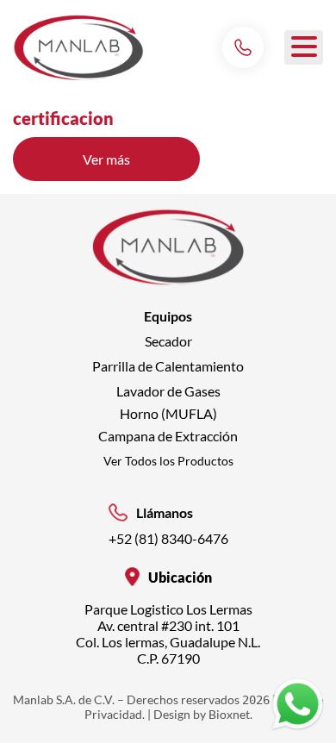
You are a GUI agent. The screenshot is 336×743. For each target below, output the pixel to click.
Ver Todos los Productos (168, 460)
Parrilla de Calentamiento (168, 366)
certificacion (63, 118)
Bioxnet (229, 714)
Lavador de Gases (168, 391)
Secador (168, 341)
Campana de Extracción (168, 436)
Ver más (141, 165)
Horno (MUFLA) (168, 413)
